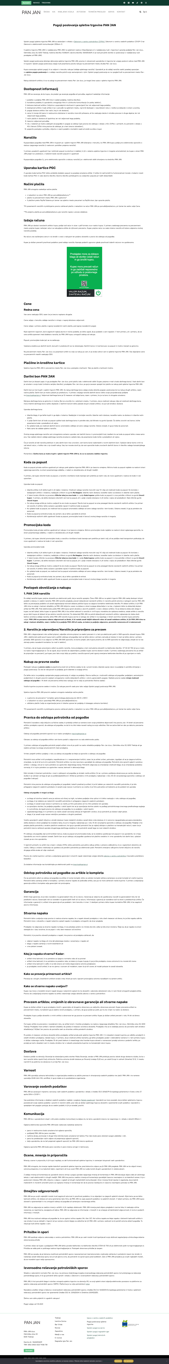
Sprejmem (118, 1361)
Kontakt (121, 12)
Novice (36, 3)
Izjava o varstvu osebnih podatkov (100, 1318)
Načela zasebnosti (88, 1100)
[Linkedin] (141, 2)
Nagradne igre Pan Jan (63, 1341)
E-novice (58, 1338)
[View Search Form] (140, 12)
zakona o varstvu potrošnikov (115, 856)
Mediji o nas (59, 1334)
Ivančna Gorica (60, 1321)
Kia (53, 12)
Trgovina (46, 3)
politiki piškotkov (108, 1361)
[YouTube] (133, 2)
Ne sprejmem (128, 1361)
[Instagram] (128, 2)
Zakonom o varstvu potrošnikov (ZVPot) (89, 42)
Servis (111, 12)
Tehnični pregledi (97, 12)
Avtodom (81, 12)
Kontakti (26, 3)
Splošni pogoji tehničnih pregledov (96, 1336)
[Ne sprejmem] (167, 1361)
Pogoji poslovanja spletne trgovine (96, 1323)
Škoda (47, 12)
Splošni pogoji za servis (96, 1328)
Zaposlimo (59, 1331)
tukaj (87, 1284)
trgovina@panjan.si (33, 395)
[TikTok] (137, 2)
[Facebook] (124, 2)
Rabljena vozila (66, 12)
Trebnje (58, 1318)
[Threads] (146, 2)
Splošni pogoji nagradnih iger (98, 1332)
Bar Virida (58, 1324)
